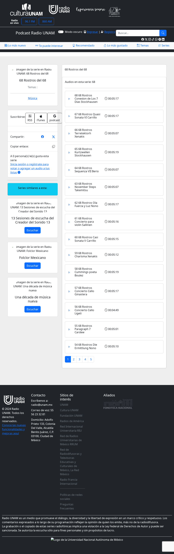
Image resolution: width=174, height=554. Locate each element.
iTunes (41, 120)
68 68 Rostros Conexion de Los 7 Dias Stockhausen (86, 98)
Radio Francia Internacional (68, 482)
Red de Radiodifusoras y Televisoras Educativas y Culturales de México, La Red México (71, 462)
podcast (54, 120)
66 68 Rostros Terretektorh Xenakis (83, 133)
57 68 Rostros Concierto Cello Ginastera (84, 291)
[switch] (61, 31)
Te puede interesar (50, 46)
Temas (144, 45)
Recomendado (84, 45)
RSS (30, 120)
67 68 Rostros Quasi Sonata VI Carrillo (87, 115)
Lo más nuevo (16, 45)
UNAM (64, 405)
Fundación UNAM (71, 415)
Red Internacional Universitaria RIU (71, 428)
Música (32, 98)
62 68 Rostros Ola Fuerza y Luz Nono (86, 204)
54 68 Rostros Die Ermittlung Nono (86, 346)
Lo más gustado (117, 45)
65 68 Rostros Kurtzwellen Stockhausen (83, 152)
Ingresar (92, 32)
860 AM (46, 21)
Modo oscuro (74, 32)
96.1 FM (29, 21)
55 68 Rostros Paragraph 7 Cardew (83, 329)
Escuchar (32, 230)
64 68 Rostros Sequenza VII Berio (87, 169)
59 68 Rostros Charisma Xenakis (86, 254)
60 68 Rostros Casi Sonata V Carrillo (86, 238)
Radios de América (72, 421)
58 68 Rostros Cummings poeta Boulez (86, 272)
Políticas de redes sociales (71, 497)
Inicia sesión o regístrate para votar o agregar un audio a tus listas (30, 168)
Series (165, 45)
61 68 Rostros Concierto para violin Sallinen (84, 221)
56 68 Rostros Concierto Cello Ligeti (84, 310)
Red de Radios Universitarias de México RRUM (71, 440)
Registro (109, 32)
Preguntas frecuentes (67, 506)
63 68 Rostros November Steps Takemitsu (85, 187)
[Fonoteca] (117, 404)
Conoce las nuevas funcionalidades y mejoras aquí (14, 429)
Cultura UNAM (69, 410)
